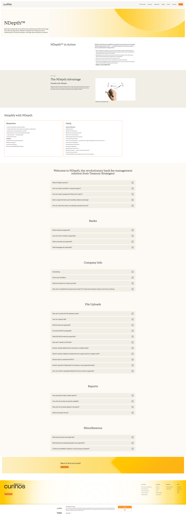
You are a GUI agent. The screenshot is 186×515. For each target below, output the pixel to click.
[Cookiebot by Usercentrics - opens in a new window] (59, 513)
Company (174, 4)
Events (168, 4)
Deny (125, 509)
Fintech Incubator (159, 492)
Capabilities (156, 4)
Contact (180, 4)
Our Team (157, 488)
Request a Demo (64, 467)
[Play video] (115, 89)
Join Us (157, 490)
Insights (163, 4)
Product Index (168, 488)
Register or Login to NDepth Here (101, 101)
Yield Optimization (144, 494)
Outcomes (149, 4)
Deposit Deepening (144, 488)
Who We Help (142, 4)
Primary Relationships (145, 490)
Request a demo (8, 494)
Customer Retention (144, 492)
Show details (68, 513)
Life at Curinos (158, 494)
